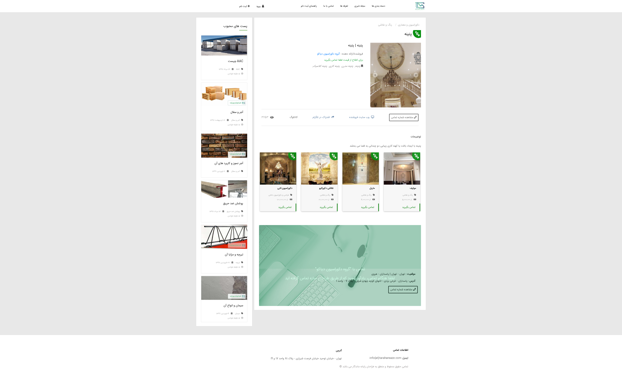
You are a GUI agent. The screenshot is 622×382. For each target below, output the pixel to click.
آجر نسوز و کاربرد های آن (228, 163)
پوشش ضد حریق (233, 203)
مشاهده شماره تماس (402, 117)
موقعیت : (410, 274)
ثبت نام (243, 6)
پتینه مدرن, (346, 66)
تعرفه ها (344, 6)
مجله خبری (359, 6)
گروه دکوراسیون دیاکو (328, 54)
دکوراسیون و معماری (408, 25)
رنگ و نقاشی (385, 25)
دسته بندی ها (378, 6)
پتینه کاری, (334, 66)
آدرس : (411, 281)
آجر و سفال (236, 112)
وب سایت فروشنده (359, 117)
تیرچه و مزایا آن (234, 254)
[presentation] (375, 75)
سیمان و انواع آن (233, 305)
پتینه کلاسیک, (319, 66)
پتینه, (357, 66)
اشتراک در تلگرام (322, 117)
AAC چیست (235, 61)
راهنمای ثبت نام (309, 6)
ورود (258, 6)
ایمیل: (405, 358)
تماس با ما (328, 6)
